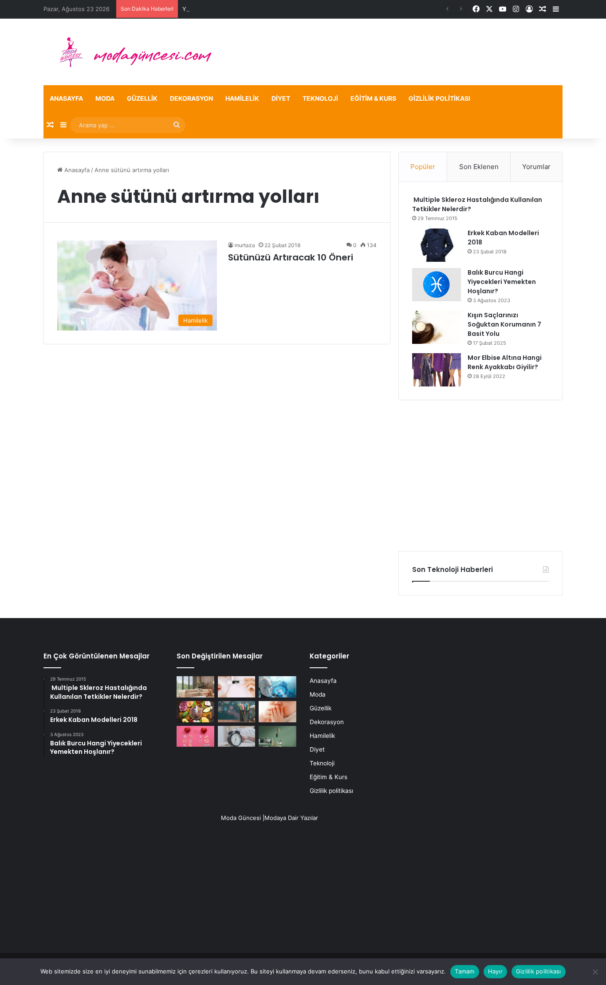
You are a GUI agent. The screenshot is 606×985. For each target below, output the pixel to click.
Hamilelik (242, 98)
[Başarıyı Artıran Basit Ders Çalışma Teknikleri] (237, 711)
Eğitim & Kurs (373, 98)
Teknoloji (320, 98)
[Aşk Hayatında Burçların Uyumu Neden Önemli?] (195, 736)
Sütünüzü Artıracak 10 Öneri (290, 257)
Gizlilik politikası (439, 98)
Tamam (464, 971)
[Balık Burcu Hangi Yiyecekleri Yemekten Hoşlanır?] (436, 284)
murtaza (245, 245)
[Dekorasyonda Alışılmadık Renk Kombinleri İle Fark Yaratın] (277, 736)
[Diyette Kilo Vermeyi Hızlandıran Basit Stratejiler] (195, 711)
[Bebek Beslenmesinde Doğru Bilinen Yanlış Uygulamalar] (277, 711)
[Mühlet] (129, 51)
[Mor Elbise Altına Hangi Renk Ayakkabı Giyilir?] (436, 369)
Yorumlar (536, 166)
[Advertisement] (480, 476)
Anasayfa (66, 98)
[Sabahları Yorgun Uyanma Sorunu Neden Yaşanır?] (237, 736)
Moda (104, 98)
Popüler (422, 166)
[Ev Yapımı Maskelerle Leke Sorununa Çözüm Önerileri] (237, 686)
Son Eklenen (479, 166)
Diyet (281, 98)
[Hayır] (594, 971)
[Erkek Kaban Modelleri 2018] (436, 245)
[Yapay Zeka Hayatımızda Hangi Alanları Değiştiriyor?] (277, 686)
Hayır (495, 971)
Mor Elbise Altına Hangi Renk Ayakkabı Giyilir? (505, 362)
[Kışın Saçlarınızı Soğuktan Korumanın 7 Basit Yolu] (436, 327)
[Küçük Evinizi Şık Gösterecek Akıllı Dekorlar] (195, 686)
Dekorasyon (191, 98)
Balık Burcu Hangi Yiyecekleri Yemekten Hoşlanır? (502, 282)
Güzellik (142, 98)
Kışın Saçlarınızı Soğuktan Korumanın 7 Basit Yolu (504, 324)
